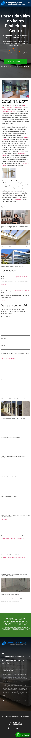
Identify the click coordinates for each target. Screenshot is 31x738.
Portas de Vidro (17, 199)
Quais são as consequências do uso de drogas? (13, 535)
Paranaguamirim (17, 107)
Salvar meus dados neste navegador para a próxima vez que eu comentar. (15, 354)
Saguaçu (9, 107)
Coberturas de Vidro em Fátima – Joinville (12, 266)
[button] (28, 2)
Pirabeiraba (25, 163)
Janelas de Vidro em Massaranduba (10, 437)
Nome (3, 338)
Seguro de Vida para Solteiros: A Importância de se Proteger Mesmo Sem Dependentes (14, 227)
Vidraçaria (10, 66)
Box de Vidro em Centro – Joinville (10, 594)
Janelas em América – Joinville (9, 380)
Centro (4, 165)
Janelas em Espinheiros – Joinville (10, 555)
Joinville (11, 105)
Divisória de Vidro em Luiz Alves (9, 477)
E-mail (3, 345)
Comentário (5, 317)
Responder (3, 284)
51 (21, 598)
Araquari (4, 111)
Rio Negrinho (11, 111)
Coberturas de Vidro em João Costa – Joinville (13, 399)
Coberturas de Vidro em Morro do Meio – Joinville (14, 247)
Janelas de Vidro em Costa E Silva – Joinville (13, 418)
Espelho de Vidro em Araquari (9, 496)
